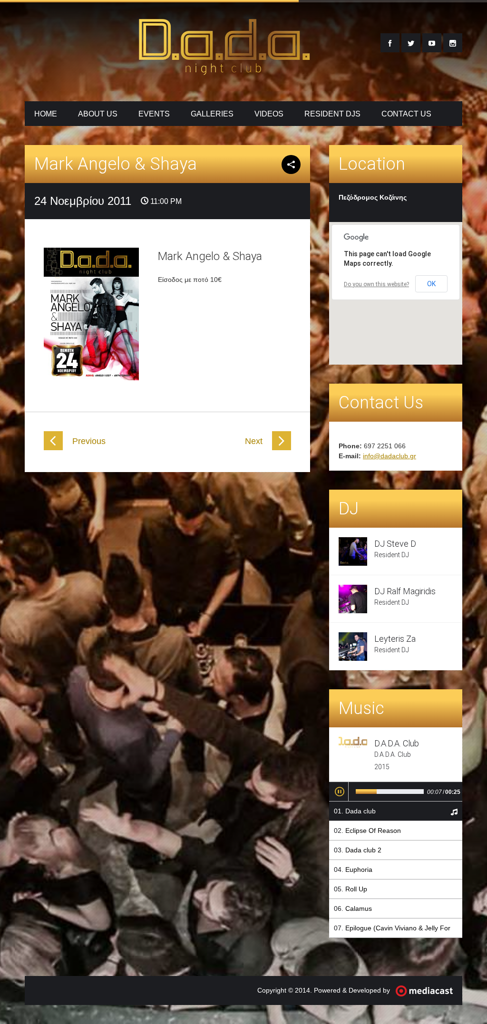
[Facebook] (389, 42)
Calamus (358, 908)
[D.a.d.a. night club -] (224, 69)
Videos (268, 114)
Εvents (154, 114)
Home (45, 114)
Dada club (360, 811)
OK (431, 284)
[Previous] (53, 448)
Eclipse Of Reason (373, 830)
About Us (97, 114)
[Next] (281, 448)
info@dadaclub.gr (389, 456)
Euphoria (358, 869)
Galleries (212, 114)
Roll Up (356, 889)
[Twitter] (410, 42)
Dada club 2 (363, 850)
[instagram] (452, 42)
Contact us (406, 114)
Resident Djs (332, 114)
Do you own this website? (376, 284)
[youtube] (431, 42)
